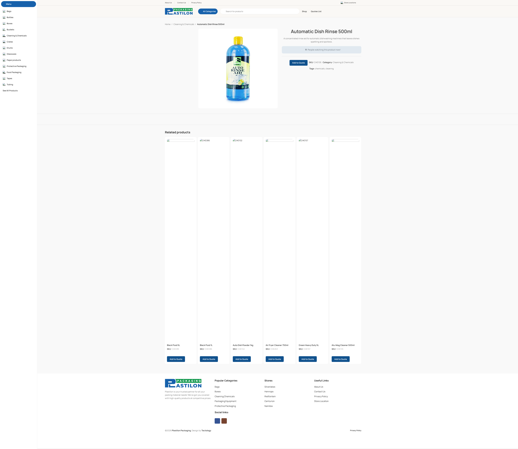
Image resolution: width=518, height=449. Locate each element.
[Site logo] (179, 11)
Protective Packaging (225, 406)
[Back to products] (356, 24)
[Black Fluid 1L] (213, 241)
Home (167, 24)
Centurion (269, 401)
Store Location (321, 401)
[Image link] (183, 383)
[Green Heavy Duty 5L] (312, 241)
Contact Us (319, 391)
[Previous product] (353, 24)
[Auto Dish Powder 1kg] (246, 241)
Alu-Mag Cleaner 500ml (343, 345)
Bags (217, 386)
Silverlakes (269, 386)
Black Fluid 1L (206, 345)
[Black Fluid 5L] (180, 241)
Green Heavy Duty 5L (309, 345)
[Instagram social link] (224, 421)
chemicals (320, 68)
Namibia (268, 406)
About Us (318, 386)
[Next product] (359, 24)
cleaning (330, 68)
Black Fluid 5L (173, 345)
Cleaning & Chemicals (183, 24)
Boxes (218, 391)
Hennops (268, 391)
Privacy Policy (321, 396)
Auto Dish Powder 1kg (243, 345)
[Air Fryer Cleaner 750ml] (279, 241)
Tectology (206, 430)
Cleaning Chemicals (225, 396)
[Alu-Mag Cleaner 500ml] (345, 241)
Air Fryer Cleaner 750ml (277, 345)
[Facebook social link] (217, 421)
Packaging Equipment (225, 401)
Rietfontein (270, 396)
